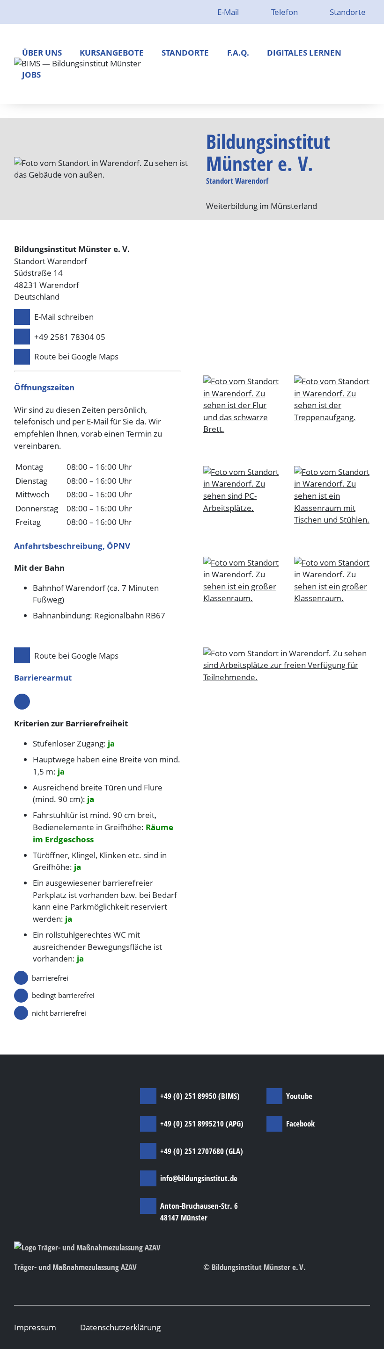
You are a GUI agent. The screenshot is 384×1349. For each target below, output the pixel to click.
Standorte (348, 12)
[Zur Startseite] (77, 63)
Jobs (31, 74)
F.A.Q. (238, 52)
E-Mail (229, 12)
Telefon (285, 12)
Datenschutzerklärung (120, 1327)
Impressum (35, 1327)
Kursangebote (112, 52)
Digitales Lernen (304, 52)
